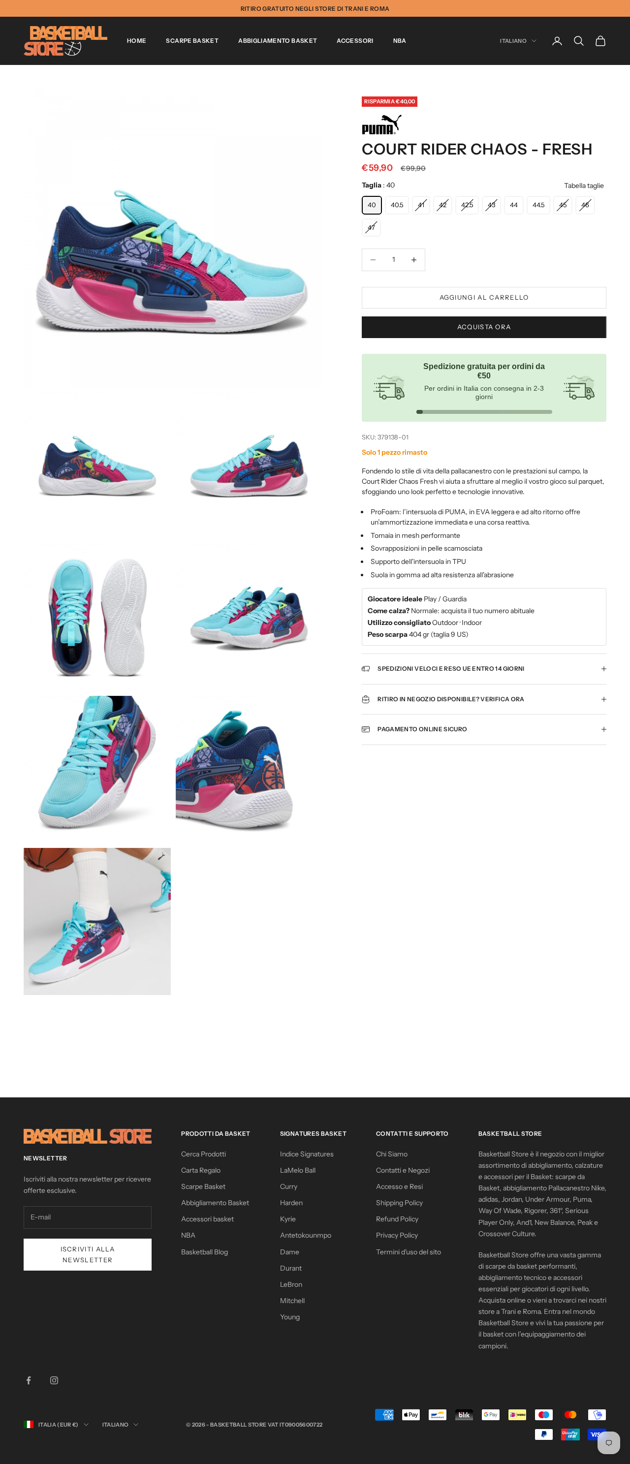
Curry (288, 1186)
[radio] (372, 205)
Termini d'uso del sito (408, 1251)
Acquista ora (484, 327)
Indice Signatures (307, 1154)
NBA (400, 40)
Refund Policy (397, 1219)
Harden (291, 1202)
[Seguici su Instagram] (54, 1380)
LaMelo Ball (297, 1170)
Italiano (513, 40)
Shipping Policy (399, 1202)
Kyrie (288, 1219)
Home (136, 40)
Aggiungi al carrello (484, 297)
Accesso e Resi (399, 1186)
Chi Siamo (392, 1154)
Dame (289, 1251)
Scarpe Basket (192, 40)
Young (290, 1316)
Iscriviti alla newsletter (88, 1254)
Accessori (355, 40)
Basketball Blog (204, 1251)
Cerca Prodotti (203, 1154)
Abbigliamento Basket (277, 40)
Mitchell (292, 1300)
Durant (291, 1268)
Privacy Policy (397, 1235)
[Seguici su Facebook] (28, 1380)
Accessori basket (207, 1219)
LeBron (291, 1284)
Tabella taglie (584, 185)
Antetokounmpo (305, 1235)
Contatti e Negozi (403, 1170)
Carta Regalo (200, 1170)
